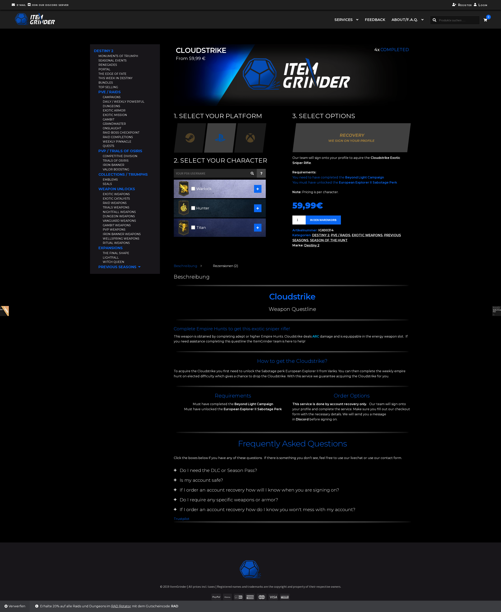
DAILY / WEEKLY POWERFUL (123, 101)
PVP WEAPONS (114, 229)
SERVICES (343, 20)
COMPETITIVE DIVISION (120, 156)
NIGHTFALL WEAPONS (119, 212)
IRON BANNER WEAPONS (122, 234)
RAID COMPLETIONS (118, 137)
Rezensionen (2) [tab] (225, 266)
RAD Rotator (121, 606)
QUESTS (108, 146)
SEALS (107, 184)
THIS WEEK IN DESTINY (115, 78)
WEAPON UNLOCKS (116, 189)
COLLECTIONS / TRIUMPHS (123, 174)
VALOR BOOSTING (116, 169)
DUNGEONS (111, 106)
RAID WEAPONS (115, 203)
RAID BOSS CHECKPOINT (121, 132)
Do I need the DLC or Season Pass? (218, 470)
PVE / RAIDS (340, 235)
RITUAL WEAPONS (116, 243)
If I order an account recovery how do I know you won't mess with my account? (267, 509)
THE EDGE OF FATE (112, 74)
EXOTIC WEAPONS (367, 235)
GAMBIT (108, 119)
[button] (292, 470)
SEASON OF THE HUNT (329, 240)
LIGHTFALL (111, 257)
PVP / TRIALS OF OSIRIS (120, 151)
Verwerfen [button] (17, 606)
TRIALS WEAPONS (116, 207)
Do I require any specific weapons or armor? (229, 499)
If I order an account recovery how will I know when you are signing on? (259, 490)
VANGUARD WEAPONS (119, 221)
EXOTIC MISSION (115, 115)
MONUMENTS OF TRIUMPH (118, 56)
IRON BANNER (113, 165)
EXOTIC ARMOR (114, 110)
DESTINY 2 (320, 235)
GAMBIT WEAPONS (117, 225)
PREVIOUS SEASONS (117, 267)
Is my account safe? (201, 480)
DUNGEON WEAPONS (119, 216)
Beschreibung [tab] (185, 266)
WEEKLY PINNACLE (117, 141)
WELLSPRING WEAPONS (121, 238)
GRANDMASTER (114, 124)
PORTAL (104, 69)
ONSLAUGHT (112, 128)
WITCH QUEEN (113, 262)
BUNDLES (105, 82)
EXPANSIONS (110, 248)
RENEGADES (107, 65)
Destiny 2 (311, 245)
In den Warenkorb (323, 220)
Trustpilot (181, 519)
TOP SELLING (108, 87)
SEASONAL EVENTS (112, 60)
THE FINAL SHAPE (116, 253)
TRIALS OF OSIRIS (116, 160)
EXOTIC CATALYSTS (116, 198)
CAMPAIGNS (112, 97)
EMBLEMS (110, 179)
